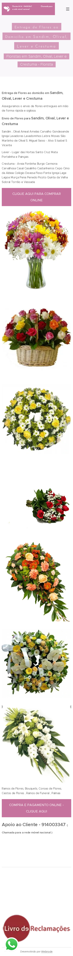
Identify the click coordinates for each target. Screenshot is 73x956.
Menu (67, 8)
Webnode (47, 951)
